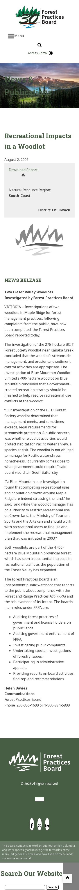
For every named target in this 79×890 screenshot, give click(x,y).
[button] (23, 172)
